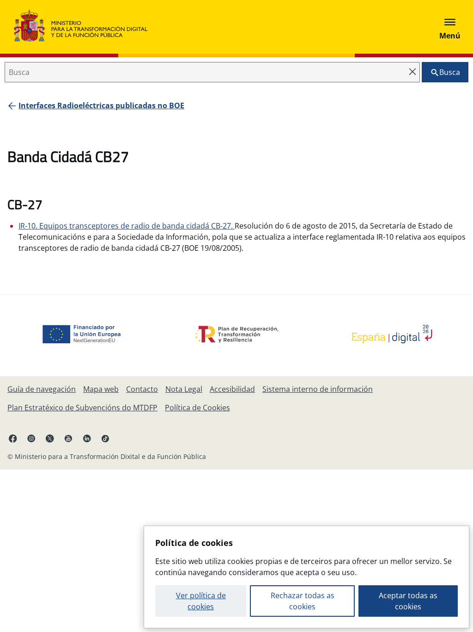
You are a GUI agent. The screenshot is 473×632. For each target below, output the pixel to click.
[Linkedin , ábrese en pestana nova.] (86, 438)
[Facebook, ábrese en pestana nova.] (12, 438)
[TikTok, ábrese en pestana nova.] (105, 438)
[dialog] (306, 577)
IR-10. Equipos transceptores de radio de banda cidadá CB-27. (126, 226)
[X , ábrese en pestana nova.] (49, 438)
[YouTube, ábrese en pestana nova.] (68, 438)
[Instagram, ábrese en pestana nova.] (31, 438)
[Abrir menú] (450, 27)
